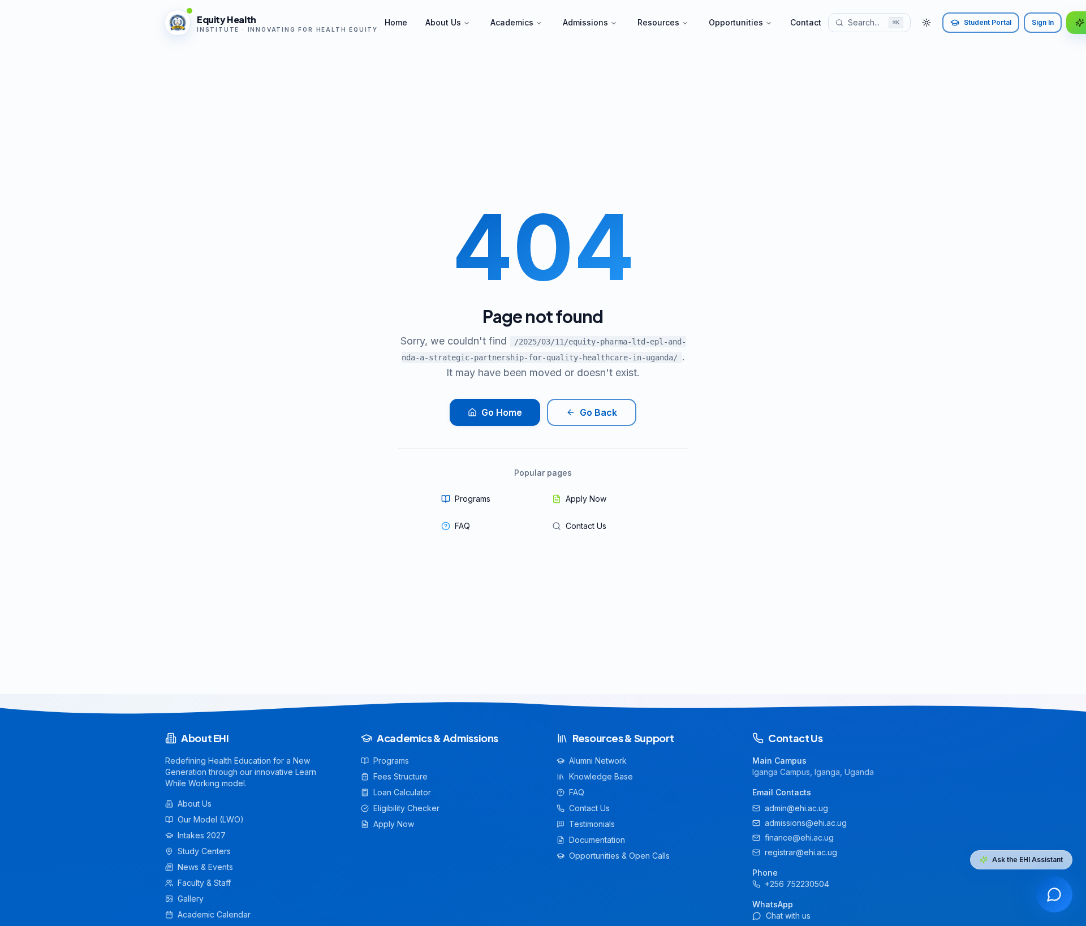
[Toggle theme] (926, 22)
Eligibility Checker (406, 808)
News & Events (205, 867)
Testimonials (592, 824)
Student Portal (987, 22)
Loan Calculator (402, 792)
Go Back (598, 412)
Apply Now (586, 498)
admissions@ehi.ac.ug (806, 823)
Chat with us (788, 915)
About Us (443, 22)
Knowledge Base (601, 776)
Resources (658, 22)
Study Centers (204, 851)
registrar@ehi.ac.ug (801, 852)
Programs (472, 498)
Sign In (1043, 22)
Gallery (191, 898)
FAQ (462, 526)
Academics (511, 22)
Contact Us (586, 526)
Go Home (501, 412)
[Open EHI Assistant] (1054, 894)
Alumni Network (598, 760)
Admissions (585, 22)
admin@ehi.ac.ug (796, 808)
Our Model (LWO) (211, 819)
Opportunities (736, 22)
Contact (805, 22)
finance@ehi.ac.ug (799, 837)
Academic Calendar (214, 914)
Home (396, 22)
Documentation (597, 840)
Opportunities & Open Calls (619, 855)
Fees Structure (400, 776)
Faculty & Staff (204, 883)
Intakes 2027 (202, 835)
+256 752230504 (797, 884)
